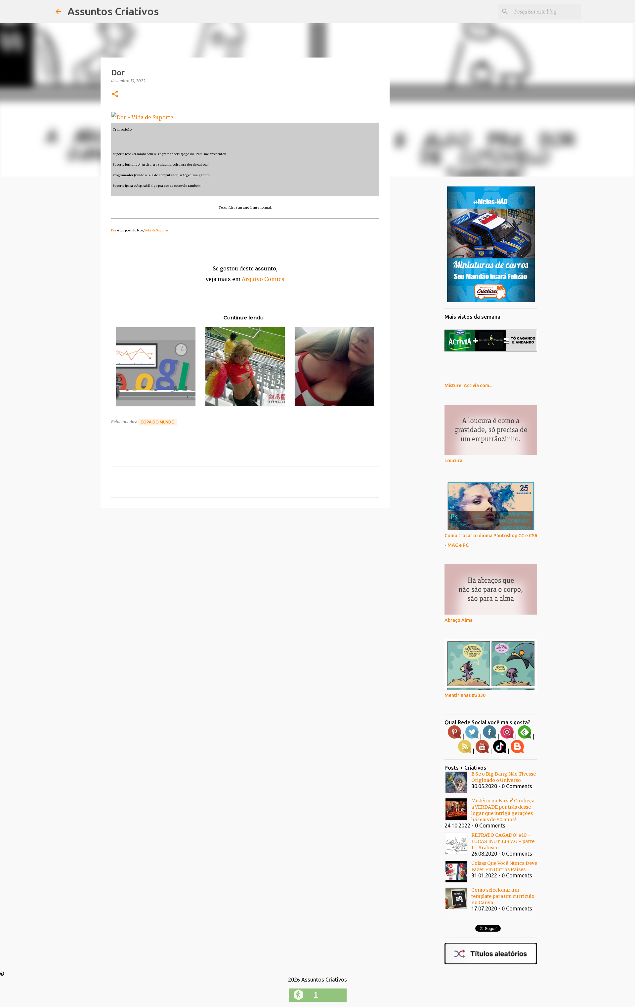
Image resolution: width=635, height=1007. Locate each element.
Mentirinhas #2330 (465, 695)
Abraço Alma (458, 620)
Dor (113, 230)
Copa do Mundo (158, 422)
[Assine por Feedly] (524, 737)
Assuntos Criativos (113, 11)
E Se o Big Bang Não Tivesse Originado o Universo (503, 777)
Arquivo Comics (263, 279)
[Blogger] (517, 751)
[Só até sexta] (491, 300)
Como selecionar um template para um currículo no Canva (502, 896)
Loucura (453, 460)
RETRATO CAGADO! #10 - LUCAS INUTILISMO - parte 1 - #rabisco (502, 841)
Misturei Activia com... (468, 385)
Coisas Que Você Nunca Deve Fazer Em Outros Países (504, 866)
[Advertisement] (245, 564)
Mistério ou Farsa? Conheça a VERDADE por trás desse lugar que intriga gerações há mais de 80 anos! (502, 810)
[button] (115, 94)
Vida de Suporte (156, 230)
